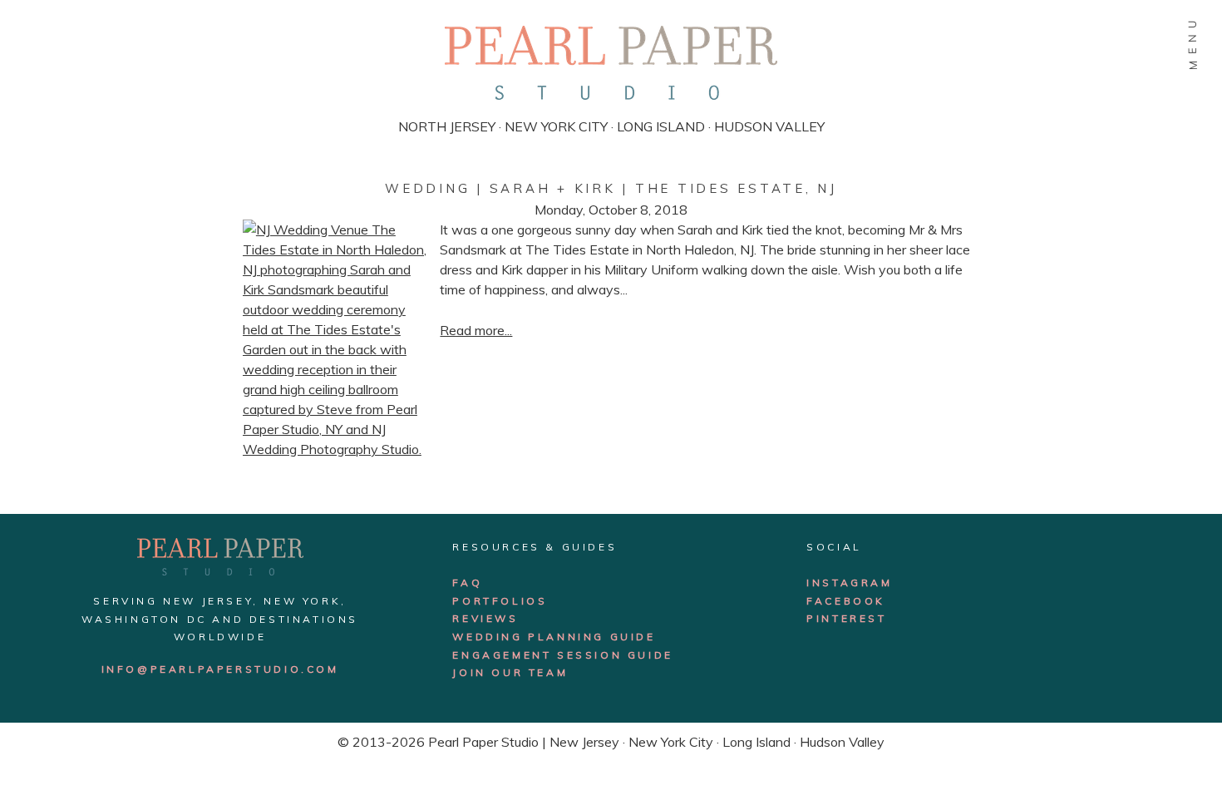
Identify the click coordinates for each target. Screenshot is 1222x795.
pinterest (846, 618)
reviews (485, 618)
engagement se (513, 655)
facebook (845, 601)
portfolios (499, 601)
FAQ (467, 582)
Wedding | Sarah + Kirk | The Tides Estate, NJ (611, 188)
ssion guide (624, 655)
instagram (849, 582)
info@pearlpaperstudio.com (220, 669)
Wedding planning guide (553, 636)
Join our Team (510, 672)
